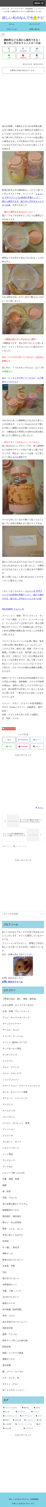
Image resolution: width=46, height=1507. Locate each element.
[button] (37, 56)
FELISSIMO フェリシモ (13, 609)
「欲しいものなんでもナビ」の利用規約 (23, 1499)
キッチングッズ (10, 728)
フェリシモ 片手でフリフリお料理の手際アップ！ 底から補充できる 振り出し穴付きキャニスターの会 (23, 595)
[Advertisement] (23, 99)
